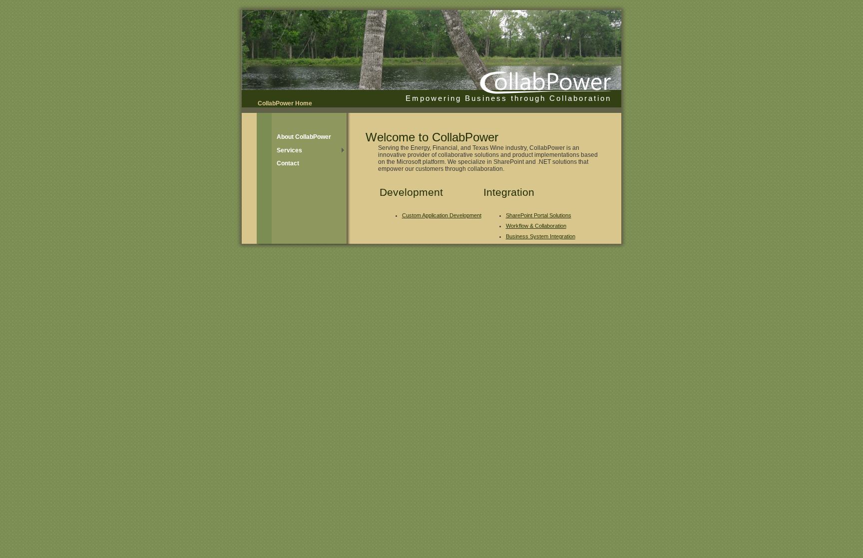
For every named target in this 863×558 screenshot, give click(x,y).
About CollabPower (304, 136)
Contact (288, 163)
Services (289, 150)
